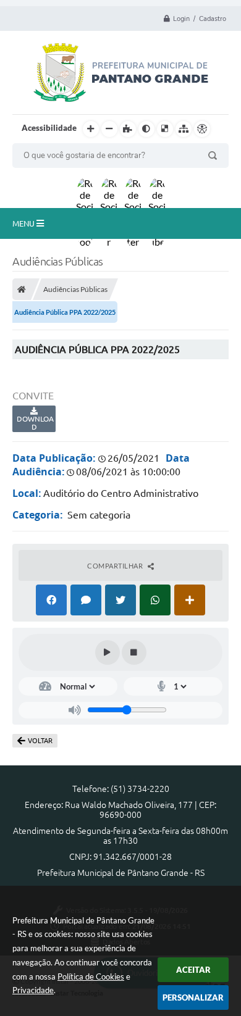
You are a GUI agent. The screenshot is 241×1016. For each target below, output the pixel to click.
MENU (24, 223)
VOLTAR (40, 740)
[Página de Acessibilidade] (202, 129)
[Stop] (134, 652)
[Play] (107, 652)
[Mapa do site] (183, 129)
